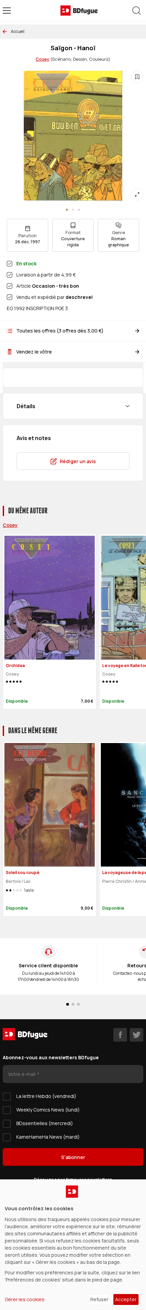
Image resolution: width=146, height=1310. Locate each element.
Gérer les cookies (24, 1299)
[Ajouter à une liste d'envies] (137, 77)
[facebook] (120, 1035)
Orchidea (15, 665)
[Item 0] (67, 210)
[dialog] (73, 1244)
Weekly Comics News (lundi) (48, 1109)
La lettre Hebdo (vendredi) (46, 1096)
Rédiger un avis (78, 461)
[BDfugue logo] (79, 10)
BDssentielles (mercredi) (44, 1123)
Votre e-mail (22, 1074)
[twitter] (136, 1035)
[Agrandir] (137, 194)
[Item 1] (73, 210)
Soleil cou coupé (22, 872)
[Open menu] (7, 10)
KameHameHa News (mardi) (48, 1137)
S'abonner (73, 1157)
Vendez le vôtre (34, 351)
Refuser (99, 1299)
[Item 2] (79, 210)
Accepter (125, 1299)
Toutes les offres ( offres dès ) (60, 330)
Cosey (42, 59)
